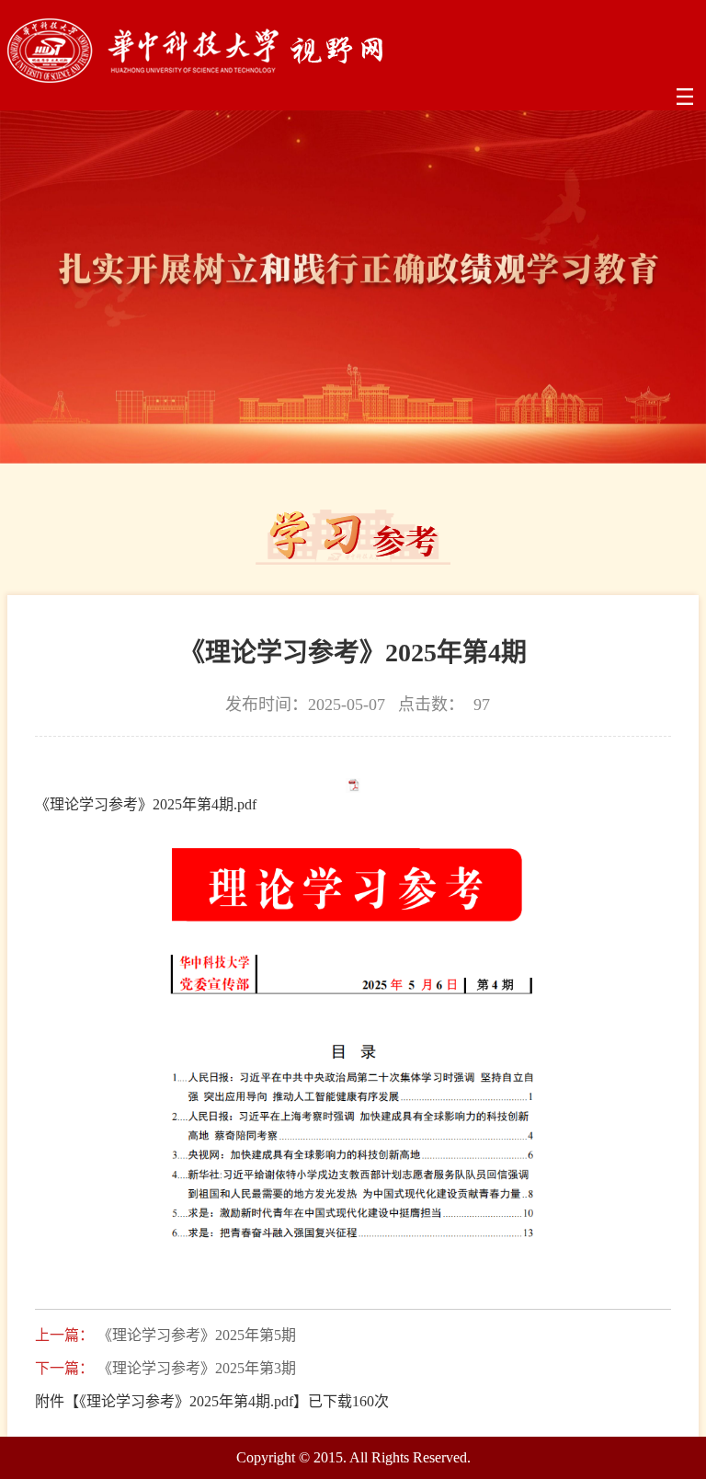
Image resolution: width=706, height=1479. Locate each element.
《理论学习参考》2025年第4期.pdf (145, 804)
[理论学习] (194, 78)
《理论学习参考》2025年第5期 (196, 1335)
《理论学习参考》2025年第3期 (196, 1368)
